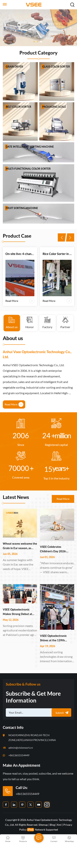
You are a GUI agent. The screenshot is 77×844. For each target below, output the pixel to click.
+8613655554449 (18, 755)
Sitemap (43, 824)
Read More (11, 230)
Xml (59, 824)
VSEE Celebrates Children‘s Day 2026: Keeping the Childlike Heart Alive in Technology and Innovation (56, 549)
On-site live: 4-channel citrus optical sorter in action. (20, 254)
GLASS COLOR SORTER (56, 66)
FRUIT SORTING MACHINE (22, 208)
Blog (52, 824)
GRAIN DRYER (14, 66)
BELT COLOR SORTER (18, 106)
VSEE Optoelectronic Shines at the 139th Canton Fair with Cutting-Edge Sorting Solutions (56, 638)
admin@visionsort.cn (20, 747)
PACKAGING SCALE (54, 106)
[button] (34, 42)
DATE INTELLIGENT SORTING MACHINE (30, 146)
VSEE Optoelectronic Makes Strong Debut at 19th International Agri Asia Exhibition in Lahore (19, 612)
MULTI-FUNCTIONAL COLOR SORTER (28, 168)
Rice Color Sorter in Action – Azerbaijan (57, 254)
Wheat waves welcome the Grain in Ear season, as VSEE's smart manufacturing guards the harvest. (20, 546)
